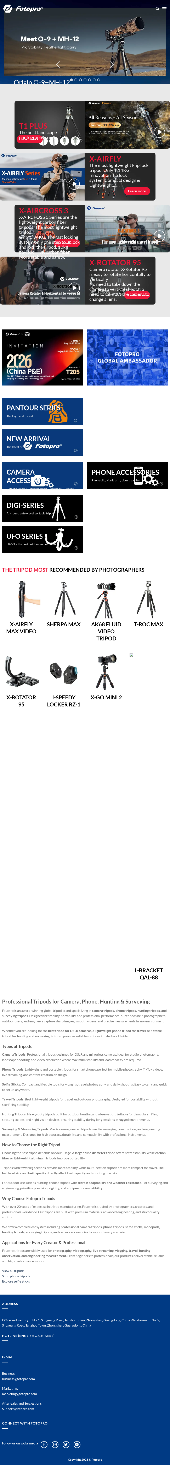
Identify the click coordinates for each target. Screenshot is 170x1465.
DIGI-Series (25, 505)
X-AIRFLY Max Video (21, 628)
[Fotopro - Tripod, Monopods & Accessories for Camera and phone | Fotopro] (76, 9)
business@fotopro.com (18, 1379)
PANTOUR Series (34, 408)
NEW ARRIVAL (29, 439)
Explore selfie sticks (16, 1281)
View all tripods (13, 1271)
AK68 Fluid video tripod (106, 631)
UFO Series (25, 536)
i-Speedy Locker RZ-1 (63, 701)
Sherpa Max (64, 624)
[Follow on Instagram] (55, 1444)
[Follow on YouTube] (77, 1444)
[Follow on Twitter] (66, 1444)
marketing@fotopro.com (19, 1394)
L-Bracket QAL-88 (149, 974)
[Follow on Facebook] (44, 1444)
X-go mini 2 (106, 697)
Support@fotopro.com (18, 1409)
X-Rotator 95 (21, 701)
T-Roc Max (148, 624)
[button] (157, 9)
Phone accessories (125, 472)
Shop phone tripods (16, 1276)
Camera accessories (28, 476)
